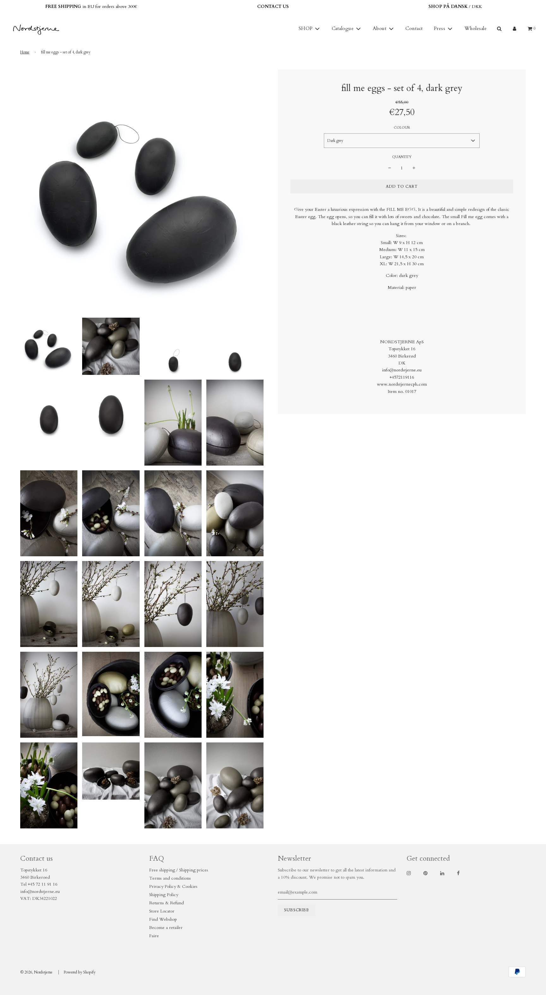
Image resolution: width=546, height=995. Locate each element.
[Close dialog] (390, 441)
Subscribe (334, 530)
